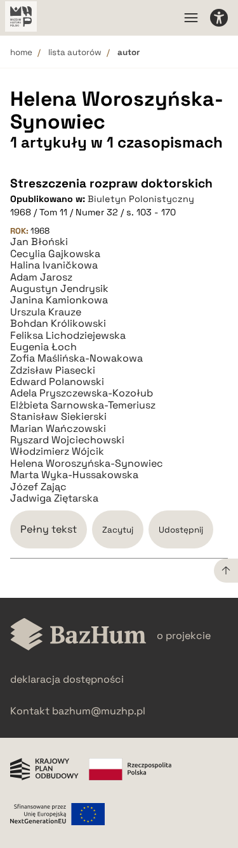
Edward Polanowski (57, 382)
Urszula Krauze (45, 312)
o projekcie (184, 635)
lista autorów (75, 52)
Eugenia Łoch (43, 347)
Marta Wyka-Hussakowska (74, 475)
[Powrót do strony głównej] (78, 635)
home (21, 52)
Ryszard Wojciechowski (67, 440)
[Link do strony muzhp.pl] (21, 17)
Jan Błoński (39, 242)
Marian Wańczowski (58, 428)
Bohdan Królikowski (58, 323)
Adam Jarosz (41, 277)
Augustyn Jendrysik (59, 288)
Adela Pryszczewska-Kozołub (81, 393)
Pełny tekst (48, 529)
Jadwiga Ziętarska (54, 498)
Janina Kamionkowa (59, 300)
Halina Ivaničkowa (54, 265)
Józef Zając (38, 487)
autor (128, 52)
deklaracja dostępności (67, 679)
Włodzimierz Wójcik (57, 451)
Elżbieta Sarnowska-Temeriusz (82, 405)
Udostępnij (181, 529)
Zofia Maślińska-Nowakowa (76, 358)
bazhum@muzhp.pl (98, 711)
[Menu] (191, 18)
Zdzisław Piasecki (52, 370)
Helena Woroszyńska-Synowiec (86, 463)
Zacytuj (117, 529)
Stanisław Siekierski (58, 416)
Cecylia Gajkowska (55, 254)
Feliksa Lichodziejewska (68, 335)
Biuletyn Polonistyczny (141, 199)
